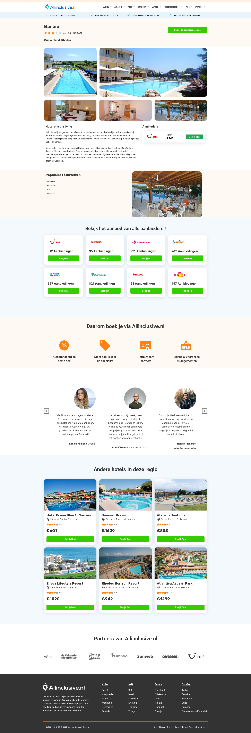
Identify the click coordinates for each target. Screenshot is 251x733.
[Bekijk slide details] (55, 656)
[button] (46, 411)
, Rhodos (65, 40)
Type (187, 7)
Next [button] (203, 656)
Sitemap (162, 727)
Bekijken (63, 258)
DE (53, 727)
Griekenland (52, 40)
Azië (130, 7)
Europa (155, 7)
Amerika (118, 7)
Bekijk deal (194, 137)
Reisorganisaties (172, 7)
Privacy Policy (187, 727)
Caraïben (142, 7)
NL (47, 727)
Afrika (106, 7)
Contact (178, 727)
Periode (199, 7)
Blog (155, 727)
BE (50, 727)
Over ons (170, 727)
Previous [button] (48, 656)
